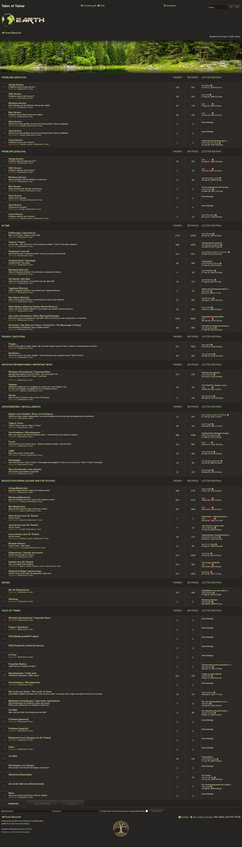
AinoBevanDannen (212, 461)
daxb (207, 95)
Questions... (15, 353)
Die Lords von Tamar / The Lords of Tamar (30, 691)
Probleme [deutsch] (14, 77)
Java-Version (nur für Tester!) (23, 525)
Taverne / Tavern (17, 242)
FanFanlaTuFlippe (22, 824)
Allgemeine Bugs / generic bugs (25, 571)
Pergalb (208, 424)
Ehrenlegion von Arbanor (21, 765)
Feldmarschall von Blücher (216, 415)
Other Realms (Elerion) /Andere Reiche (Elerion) (33, 306)
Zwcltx (208, 676)
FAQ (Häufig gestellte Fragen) (23, 636)
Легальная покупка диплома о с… (217, 665)
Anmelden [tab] (13, 804)
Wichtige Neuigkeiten (211, 373)
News (11, 793)
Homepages (15, 460)
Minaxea (208, 298)
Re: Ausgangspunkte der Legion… (217, 785)
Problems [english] (13, 151)
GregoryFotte (210, 759)
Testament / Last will (19, 251)
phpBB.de (28, 829)
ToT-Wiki (13, 710)
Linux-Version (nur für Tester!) (24, 534)
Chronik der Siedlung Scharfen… (216, 326)
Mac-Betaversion (17, 506)
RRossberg (210, 215)
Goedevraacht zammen (212, 243)
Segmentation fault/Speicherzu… (216, 535)
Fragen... (13, 344)
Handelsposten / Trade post (22, 673)
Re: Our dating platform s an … (215, 702)
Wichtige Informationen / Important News (27, 364)
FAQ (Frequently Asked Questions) (26, 645)
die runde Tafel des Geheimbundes (26, 784)
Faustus (23, 455)
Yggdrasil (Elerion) (18, 288)
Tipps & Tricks (16, 423)
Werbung (13, 599)
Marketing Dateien (209, 600)
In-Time (6, 225)
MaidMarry (209, 271)
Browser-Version (17, 543)
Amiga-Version (16, 84)
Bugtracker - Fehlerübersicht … (215, 517)
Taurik (208, 442)
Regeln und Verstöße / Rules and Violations (31, 414)
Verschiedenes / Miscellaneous (21, 407)
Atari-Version (15, 121)
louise (207, 787)
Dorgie (22, 135)
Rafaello (23, 126)
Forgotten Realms (18, 664)
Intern (6, 582)
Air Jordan (209, 713)
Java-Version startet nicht (213, 526)
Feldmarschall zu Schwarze (216, 252)
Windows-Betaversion (20, 497)
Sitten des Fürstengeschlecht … (216, 289)
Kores (207, 553)
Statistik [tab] (71, 804)
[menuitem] (101, 5)
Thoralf (208, 307)
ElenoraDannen (211, 435)
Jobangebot (207, 261)
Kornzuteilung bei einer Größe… (216, 187)
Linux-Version (16, 140)
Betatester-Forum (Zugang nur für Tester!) (28, 481)
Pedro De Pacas (211, 143)
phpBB (13, 821)
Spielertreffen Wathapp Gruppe (215, 433)
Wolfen (208, 104)
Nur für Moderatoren (19, 590)
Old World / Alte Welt (19, 279)
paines (30, 144)
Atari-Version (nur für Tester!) (23, 516)
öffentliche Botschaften (20, 774)
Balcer (22, 191)
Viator (207, 291)
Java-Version (15, 131)
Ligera (207, 345)
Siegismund (210, 328)
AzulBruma (209, 528)
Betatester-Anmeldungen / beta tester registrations (34, 701)
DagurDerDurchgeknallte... (213, 317)
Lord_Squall (24, 548)
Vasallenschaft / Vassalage (22, 260)
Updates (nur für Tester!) (21, 562)
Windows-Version (17, 103)
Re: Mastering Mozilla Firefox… (215, 711)
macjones (209, 354)
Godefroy (209, 518)
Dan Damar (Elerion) (19, 297)
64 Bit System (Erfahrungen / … (215, 141)
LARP (11, 451)
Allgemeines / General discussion (26, 552)
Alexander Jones (212, 178)
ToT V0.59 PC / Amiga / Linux (214, 385)
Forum (12, 441)
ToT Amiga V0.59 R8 (210, 563)
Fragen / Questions (13, 336)
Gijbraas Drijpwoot (212, 245)
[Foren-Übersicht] (23, 18)
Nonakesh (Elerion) (18, 270)
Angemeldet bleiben (138, 811)
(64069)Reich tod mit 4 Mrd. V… (215, 591)
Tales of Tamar (11, 610)
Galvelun (208, 593)
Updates (13, 384)
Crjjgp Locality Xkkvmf (211, 674)
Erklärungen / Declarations (22, 233)
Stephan (23, 144)
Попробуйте (207, 757)
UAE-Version (15, 94)
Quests (12, 395)
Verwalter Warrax (212, 263)
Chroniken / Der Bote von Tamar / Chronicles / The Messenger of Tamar (45, 325)
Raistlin (208, 602)
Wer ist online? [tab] (43, 804)
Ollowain (208, 234)
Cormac (208, 189)
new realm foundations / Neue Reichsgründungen (34, 316)
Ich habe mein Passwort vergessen (114, 811)
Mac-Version (15, 112)
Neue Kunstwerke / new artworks (25, 469)
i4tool (207, 704)
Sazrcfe (208, 667)
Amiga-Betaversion (18, 488)
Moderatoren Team (25, 89)
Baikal (207, 85)
